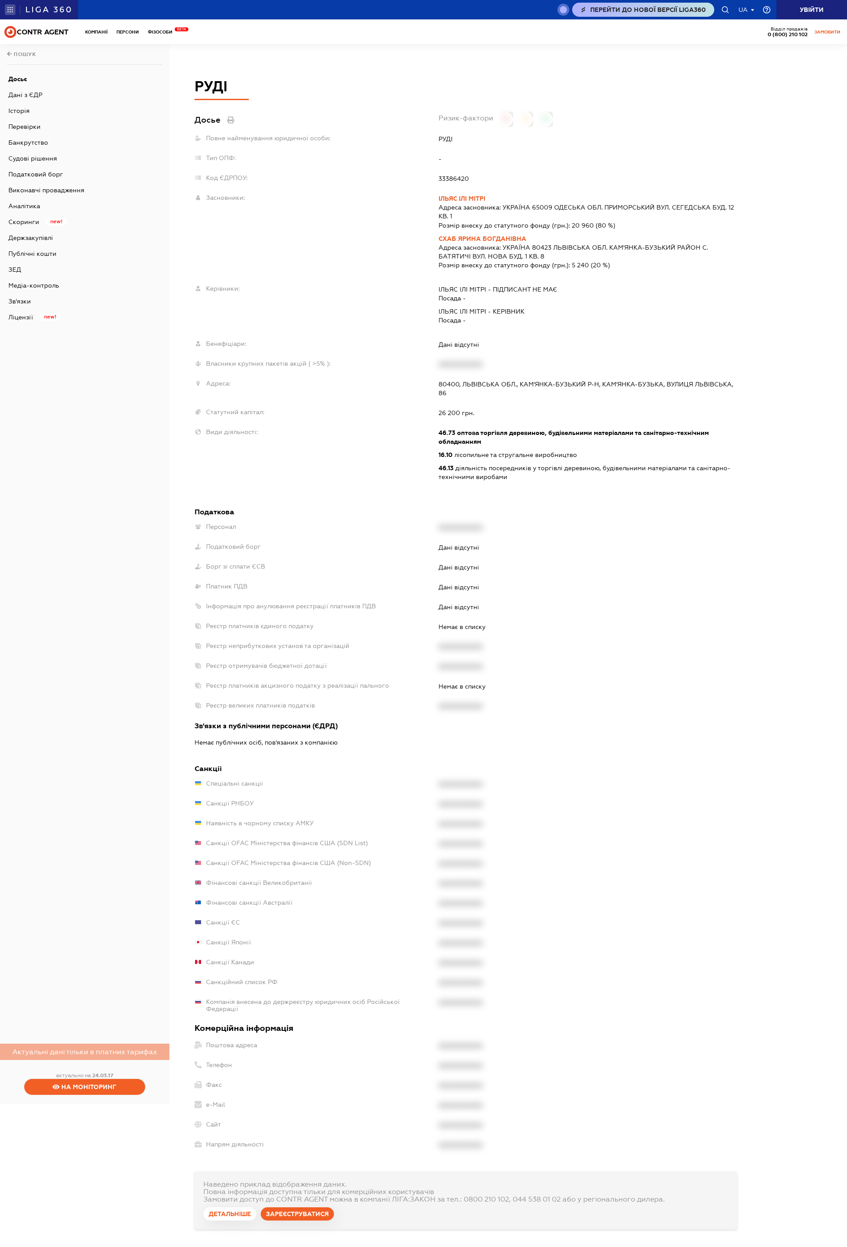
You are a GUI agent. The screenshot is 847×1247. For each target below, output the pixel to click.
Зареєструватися (297, 1213)
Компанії (96, 32)
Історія (19, 110)
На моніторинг (88, 1086)
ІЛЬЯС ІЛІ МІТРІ (461, 198)
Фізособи (162, 32)
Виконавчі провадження (46, 190)
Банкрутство (28, 142)
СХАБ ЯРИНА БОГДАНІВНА (482, 238)
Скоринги (23, 221)
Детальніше (230, 1213)
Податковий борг (35, 174)
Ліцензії (20, 317)
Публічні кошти (32, 253)
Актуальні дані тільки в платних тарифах (84, 1052)
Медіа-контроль (33, 285)
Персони (127, 32)
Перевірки (24, 126)
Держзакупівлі (30, 237)
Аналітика (24, 206)
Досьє (17, 78)
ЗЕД (14, 269)
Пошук (24, 54)
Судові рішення (32, 158)
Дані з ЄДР (25, 94)
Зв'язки (19, 301)
